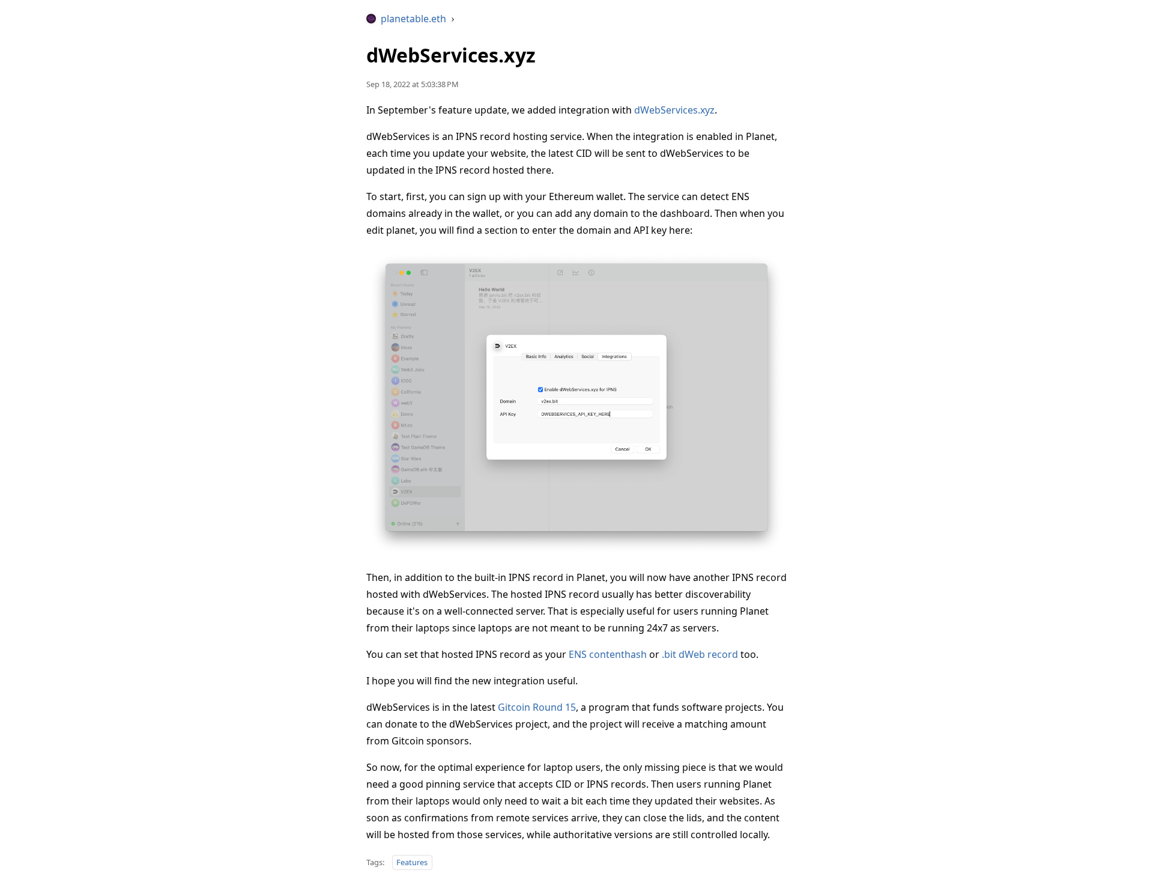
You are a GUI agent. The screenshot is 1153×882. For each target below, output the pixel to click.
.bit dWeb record (700, 654)
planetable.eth (413, 18)
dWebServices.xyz (674, 110)
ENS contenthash (608, 654)
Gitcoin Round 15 (537, 707)
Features (412, 862)
